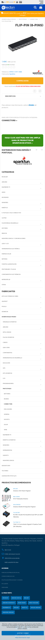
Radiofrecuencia (8, 460)
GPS (4, 368)
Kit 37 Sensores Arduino (20, 499)
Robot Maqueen (33, 602)
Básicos (4, 233)
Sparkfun (5, 311)
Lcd (4, 378)
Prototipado (7, 388)
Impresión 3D (6, 279)
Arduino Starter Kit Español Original (24, 507)
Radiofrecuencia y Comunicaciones (13, 238)
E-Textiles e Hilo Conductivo (11, 213)
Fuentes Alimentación (9, 264)
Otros (4, 284)
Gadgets (6, 455)
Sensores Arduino (8, 612)
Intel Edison (7, 332)
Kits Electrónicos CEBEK (10, 296)
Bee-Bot (26, 597)
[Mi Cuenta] (17, 2)
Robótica (5, 207)
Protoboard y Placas (9, 269)
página (31, 105)
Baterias (4, 259)
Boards (6, 399)
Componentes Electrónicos (11, 274)
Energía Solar (6, 254)
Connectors (8, 404)
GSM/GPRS (6, 347)
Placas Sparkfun (8, 337)
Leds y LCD (5, 243)
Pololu (4, 306)
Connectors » (9, 120)
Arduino (4, 182)
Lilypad (4, 218)
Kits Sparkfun (7, 373)
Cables (5, 342)
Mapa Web (5, 587)
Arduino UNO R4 (16, 597)
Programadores (8, 383)
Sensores (5, 202)
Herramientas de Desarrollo (12, 358)
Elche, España (15, 558)
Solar (6, 424)
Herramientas (7, 450)
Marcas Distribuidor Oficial (11, 572)
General (6, 414)
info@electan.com (14, 554)
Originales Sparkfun (9, 322)
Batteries (7, 393)
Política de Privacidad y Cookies (12, 580)
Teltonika (5, 470)
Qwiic (3, 192)
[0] (40, 7)
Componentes (7, 352)
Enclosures (8, 409)
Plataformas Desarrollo (10, 223)
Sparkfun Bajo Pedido (9, 316)
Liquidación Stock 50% (9, 476)
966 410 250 (8, 550)
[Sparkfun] (37, 74)
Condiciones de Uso (8, 576)
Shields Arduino (36, 607)
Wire (5, 429)
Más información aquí (22, 637)
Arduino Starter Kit (9, 602)
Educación (6, 363)
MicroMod (5, 197)
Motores (5, 228)
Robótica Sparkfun (9, 440)
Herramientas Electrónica (11, 248)
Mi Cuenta (5, 583)
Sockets (7, 419)
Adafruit (5, 301)
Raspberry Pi (6, 187)
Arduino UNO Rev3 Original (21, 491)
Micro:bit (5, 177)
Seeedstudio (6, 465)
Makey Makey (22, 602)
